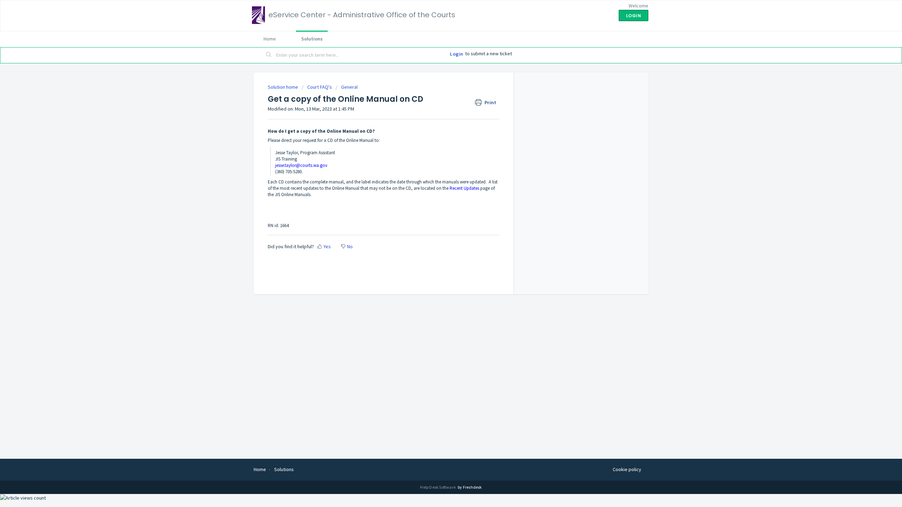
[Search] (269, 55)
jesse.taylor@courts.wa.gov (301, 165)
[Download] (438, 163)
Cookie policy (627, 469)
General (349, 87)
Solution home (283, 87)
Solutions (312, 39)
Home (270, 39)
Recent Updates (464, 188)
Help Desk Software (438, 487)
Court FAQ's (319, 87)
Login (456, 54)
